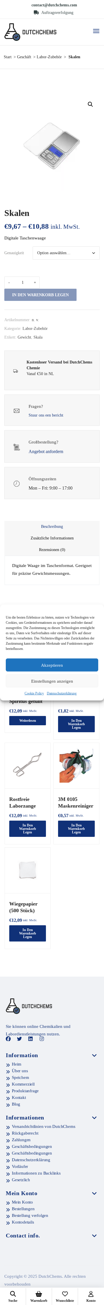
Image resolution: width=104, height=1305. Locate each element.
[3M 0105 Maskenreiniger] (76, 766)
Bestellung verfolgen (30, 1215)
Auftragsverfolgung (56, 12)
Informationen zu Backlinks (36, 1173)
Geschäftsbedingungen (32, 1146)
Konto (91, 1301)
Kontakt (19, 1097)
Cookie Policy (34, 693)
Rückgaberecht (25, 1133)
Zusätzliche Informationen (52, 538)
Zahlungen (21, 1139)
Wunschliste (65, 1301)
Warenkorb (38, 1301)
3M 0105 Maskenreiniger (75, 802)
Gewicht (24, 337)
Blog (16, 1104)
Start (8, 57)
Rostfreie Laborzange (22, 802)
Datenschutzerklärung (62, 693)
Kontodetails (23, 1222)
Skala (38, 337)
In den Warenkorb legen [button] (76, 724)
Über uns (20, 1070)
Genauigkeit (14, 253)
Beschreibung (52, 526)
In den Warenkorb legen (40, 295)
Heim (16, 1064)
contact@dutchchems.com (54, 5)
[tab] (52, 526)
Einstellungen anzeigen (52, 681)
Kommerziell (23, 1084)
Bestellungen (23, 1208)
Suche (12, 1301)
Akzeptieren (52, 665)
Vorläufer (20, 1166)
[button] (90, 104)
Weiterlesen (27, 721)
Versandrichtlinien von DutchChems (43, 1126)
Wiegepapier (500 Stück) (23, 907)
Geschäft (24, 57)
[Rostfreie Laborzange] (27, 766)
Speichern (20, 1077)
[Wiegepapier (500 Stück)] (27, 870)
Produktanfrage (25, 1090)
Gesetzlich (21, 1179)
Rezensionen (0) (52, 550)
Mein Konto (22, 1202)
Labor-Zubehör (49, 57)
